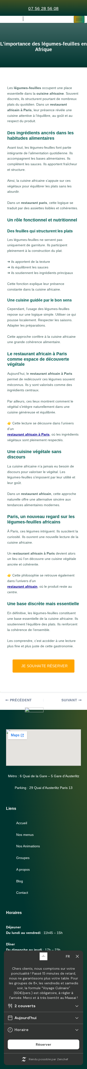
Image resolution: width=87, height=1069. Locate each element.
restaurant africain (22, 586)
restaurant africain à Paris (28, 434)
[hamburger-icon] (79, 19)
